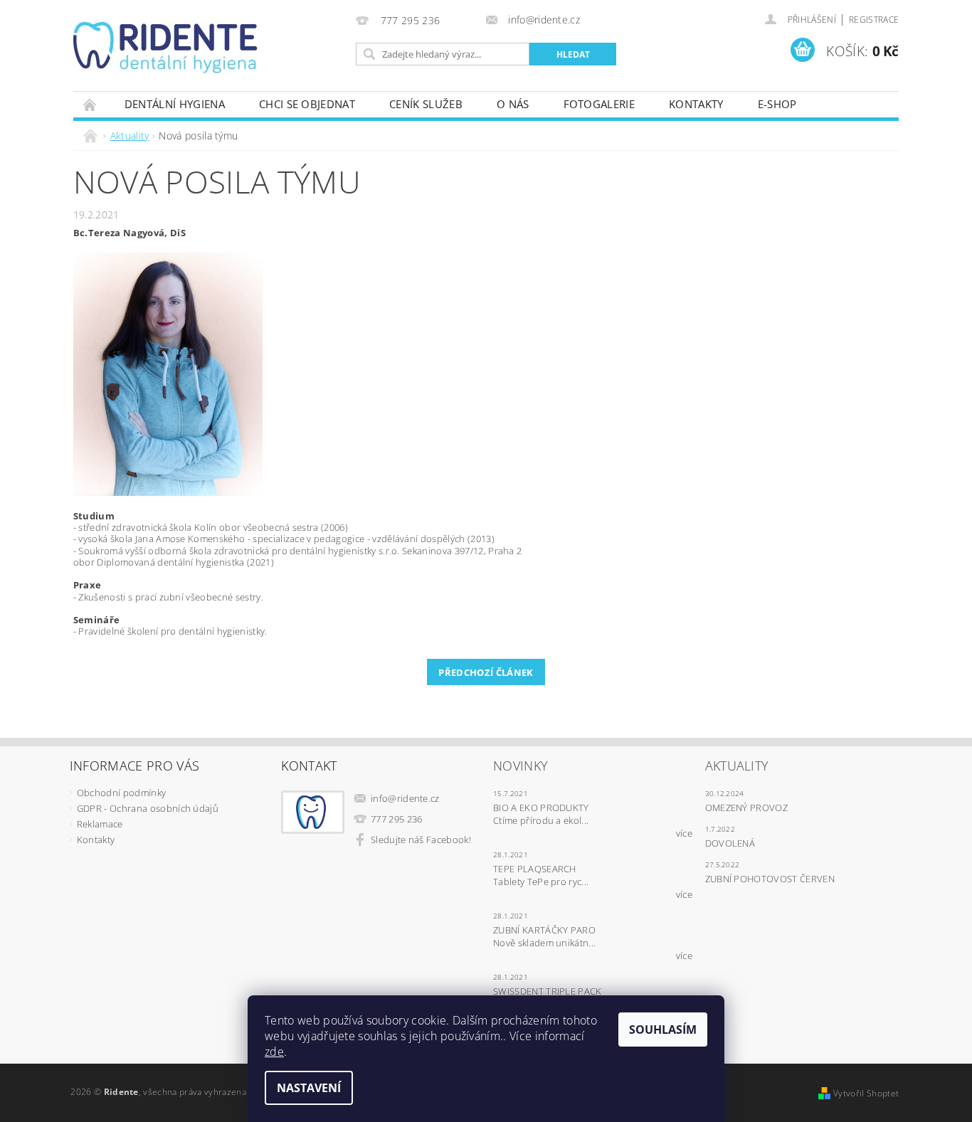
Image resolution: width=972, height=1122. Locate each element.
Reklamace (100, 823)
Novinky (520, 765)
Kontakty (696, 104)
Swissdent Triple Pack (547, 991)
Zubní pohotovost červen (770, 878)
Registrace (874, 20)
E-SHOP (777, 104)
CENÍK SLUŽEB (426, 104)
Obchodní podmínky (121, 792)
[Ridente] (165, 47)
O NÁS (513, 104)
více (684, 833)
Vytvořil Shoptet (866, 1093)
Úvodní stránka (90, 104)
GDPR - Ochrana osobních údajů (147, 808)
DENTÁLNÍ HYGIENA (175, 104)
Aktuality (737, 765)
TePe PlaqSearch (534, 868)
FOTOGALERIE (599, 104)
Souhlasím (663, 1029)
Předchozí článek (485, 672)
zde (274, 1051)
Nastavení (309, 1088)
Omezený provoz (746, 807)
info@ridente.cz (405, 798)
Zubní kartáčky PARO (544, 929)
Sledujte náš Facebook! (421, 839)
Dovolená (730, 843)
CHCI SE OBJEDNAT (307, 104)
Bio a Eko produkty (541, 807)
